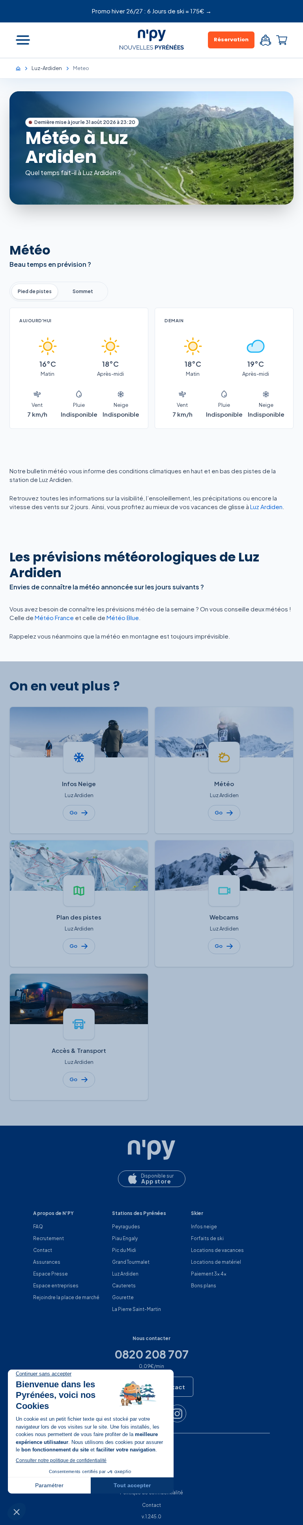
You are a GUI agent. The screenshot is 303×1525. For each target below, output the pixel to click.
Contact (42, 1250)
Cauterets (124, 1286)
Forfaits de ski (207, 1238)
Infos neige (204, 1227)
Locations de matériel (216, 1262)
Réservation (231, 39)
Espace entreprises (56, 1286)
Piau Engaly (125, 1238)
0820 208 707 (151, 1354)
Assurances (46, 1262)
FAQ (38, 1227)
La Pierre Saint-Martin (136, 1309)
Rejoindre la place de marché (66, 1297)
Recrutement (48, 1238)
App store (156, 1181)
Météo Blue (123, 617)
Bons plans (203, 1286)
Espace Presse (50, 1274)
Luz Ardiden (266, 506)
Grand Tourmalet (131, 1262)
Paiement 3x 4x (208, 1274)
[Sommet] (83, 291)
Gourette (123, 1297)
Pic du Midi (124, 1250)
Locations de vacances (217, 1250)
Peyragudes (126, 1227)
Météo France (54, 617)
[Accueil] (22, 68)
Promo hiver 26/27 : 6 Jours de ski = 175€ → (151, 11)
